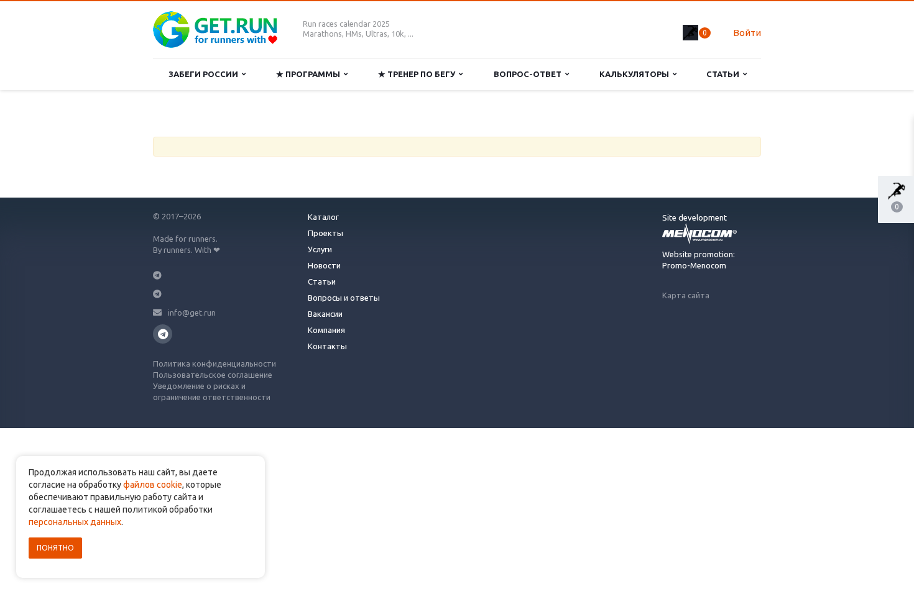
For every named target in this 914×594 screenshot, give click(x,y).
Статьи (724, 74)
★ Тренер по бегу (418, 74)
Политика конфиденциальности (214, 363)
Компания (326, 330)
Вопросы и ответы (344, 297)
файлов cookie (152, 485)
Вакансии (325, 313)
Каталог (323, 216)
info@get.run (192, 312)
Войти (747, 32)
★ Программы (310, 74)
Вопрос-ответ (529, 74)
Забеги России (205, 74)
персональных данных (75, 522)
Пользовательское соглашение (212, 374)
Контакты (327, 346)
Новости (324, 265)
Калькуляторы (636, 74)
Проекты (325, 233)
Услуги (320, 249)
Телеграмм (162, 334)
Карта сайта (685, 295)
